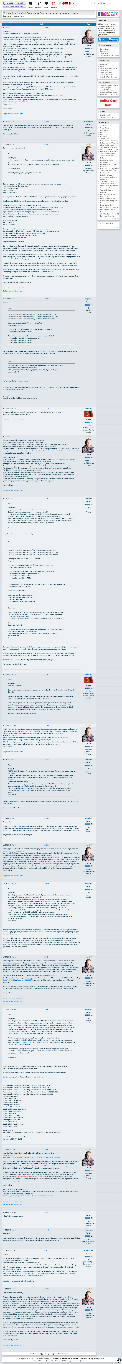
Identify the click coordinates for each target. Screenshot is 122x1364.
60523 (46, 1212)
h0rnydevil (88, 818)
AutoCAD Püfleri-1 (106, 70)
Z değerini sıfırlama (107, 181)
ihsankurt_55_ (89, 1250)
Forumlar (10, 13)
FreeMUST (104, 136)
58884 (46, 121)
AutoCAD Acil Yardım (27, 13)
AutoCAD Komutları (107, 75)
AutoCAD (103, 64)
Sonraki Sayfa (63, 1354)
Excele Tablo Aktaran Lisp (109, 141)
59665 (46, 1149)
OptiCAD (103, 166)
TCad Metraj (104, 128)
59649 (46, 883)
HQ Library (104, 134)
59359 (46, 436)
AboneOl (54, 7)
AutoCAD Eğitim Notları (108, 92)
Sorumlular (104, 53)
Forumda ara (104, 49)
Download (38, 7)
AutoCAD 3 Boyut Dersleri (109, 94)
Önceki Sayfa (34, 1354)
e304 (88, 1212)
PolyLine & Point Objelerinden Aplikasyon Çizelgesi (108, 177)
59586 (46, 845)
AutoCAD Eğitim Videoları (109, 86)
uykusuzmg (88, 1230)
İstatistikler (104, 51)
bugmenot (88, 299)
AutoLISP (103, 66)
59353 (46, 299)
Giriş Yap (102, 3)
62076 (46, 1289)
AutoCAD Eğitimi (106, 88)
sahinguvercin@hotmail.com (19, 616)
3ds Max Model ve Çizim (108, 117)
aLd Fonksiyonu (105, 126)
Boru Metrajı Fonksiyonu (108, 164)
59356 (46, 408)
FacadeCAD (104, 130)
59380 (46, 725)
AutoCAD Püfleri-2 (106, 73)
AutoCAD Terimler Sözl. (108, 77)
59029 (46, 144)
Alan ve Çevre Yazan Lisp (109, 149)
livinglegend (88, 121)
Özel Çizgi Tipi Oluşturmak (109, 169)
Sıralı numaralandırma (107, 188)
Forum (30, 7)
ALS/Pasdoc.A (105, 139)
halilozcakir (88, 408)
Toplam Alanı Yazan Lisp (108, 147)
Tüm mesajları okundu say (109, 55)
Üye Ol (93, 3)
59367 (46, 498)
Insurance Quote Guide (80, 1361)
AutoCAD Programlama (108, 68)
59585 (46, 818)
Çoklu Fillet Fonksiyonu (108, 198)
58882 (46, 27)
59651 (46, 957)
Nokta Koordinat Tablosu (109, 143)
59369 (46, 674)
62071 (46, 1250)
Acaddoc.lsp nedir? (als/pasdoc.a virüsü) (59, 13)
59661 (46, 1009)
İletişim (101, 1358)
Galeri (46, 7)
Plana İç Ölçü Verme (107, 145)
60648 (46, 1230)
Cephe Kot (104, 132)
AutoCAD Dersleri (106, 90)
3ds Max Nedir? (105, 115)
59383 (46, 759)
